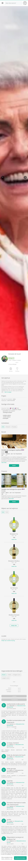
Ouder (9, 674)
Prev (2, 176)
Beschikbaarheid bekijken (20, 858)
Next (25, 176)
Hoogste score (16, 674)
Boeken (14, 465)
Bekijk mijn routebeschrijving (8, 640)
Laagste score (5, 678)
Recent (4, 674)
